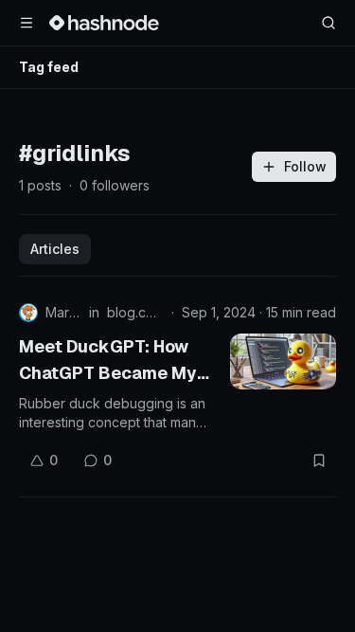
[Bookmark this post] (319, 460)
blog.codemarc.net (135, 312)
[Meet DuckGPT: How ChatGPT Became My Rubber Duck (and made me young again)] (283, 361)
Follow (305, 166)
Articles (55, 249)
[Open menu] (26, 23)
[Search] (328, 23)
